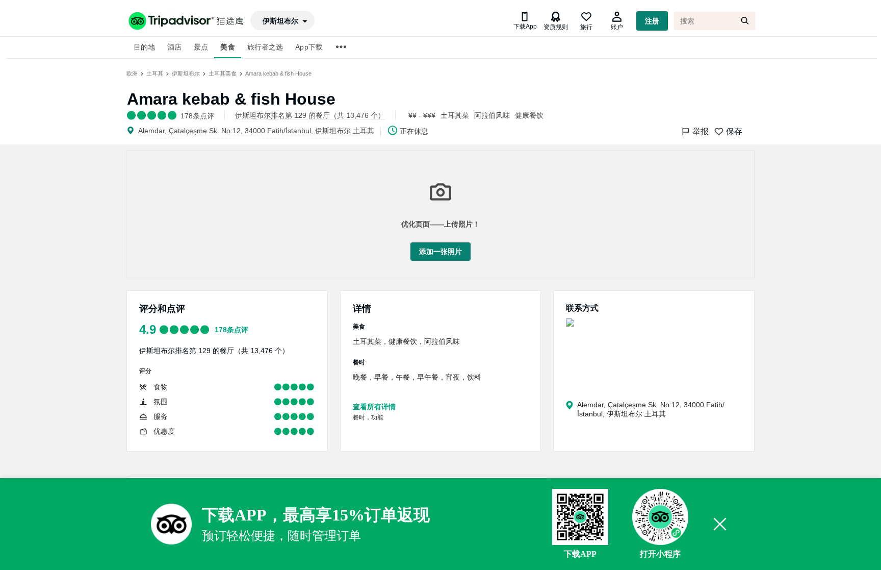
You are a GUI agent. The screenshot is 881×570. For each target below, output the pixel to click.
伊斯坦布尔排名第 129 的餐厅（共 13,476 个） (214, 350)
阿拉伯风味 (492, 115)
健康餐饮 (529, 115)
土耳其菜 (454, 115)
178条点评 (231, 330)
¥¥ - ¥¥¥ (421, 115)
